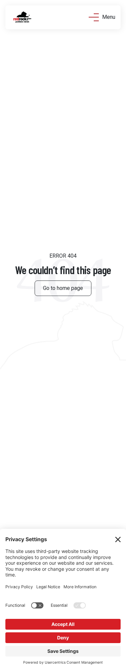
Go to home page (63, 288)
